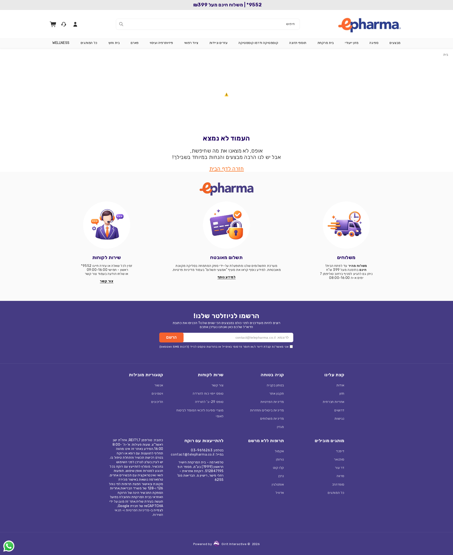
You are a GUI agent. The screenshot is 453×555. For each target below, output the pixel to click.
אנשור (159, 385)
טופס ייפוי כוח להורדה (208, 394)
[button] (395, 43)
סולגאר (339, 459)
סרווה (340, 476)
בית (445, 55)
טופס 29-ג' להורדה (209, 402)
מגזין (280, 427)
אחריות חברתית (333, 402)
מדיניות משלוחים (272, 419)
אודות (340, 385)
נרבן (281, 476)
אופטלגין (278, 484)
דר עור (339, 468)
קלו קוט (278, 468)
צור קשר (218, 385)
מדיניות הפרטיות (272, 402)
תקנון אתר (276, 394)
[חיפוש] (121, 24)
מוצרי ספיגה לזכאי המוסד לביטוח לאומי (200, 413)
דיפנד (340, 451)
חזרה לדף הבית (226, 169)
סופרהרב (338, 484)
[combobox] (208, 24)
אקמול (279, 451)
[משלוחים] (346, 225)
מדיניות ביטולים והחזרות (267, 410)
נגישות (339, 419)
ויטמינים (157, 394)
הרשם (171, 337)
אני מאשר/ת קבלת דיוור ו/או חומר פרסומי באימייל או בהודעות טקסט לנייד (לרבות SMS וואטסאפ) (224, 346)
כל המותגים (336, 493)
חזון (342, 394)
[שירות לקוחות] (107, 225)
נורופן (280, 459)
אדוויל (280, 493)
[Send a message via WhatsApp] (8, 546)
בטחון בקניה (275, 385)
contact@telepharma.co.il (192, 455)
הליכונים (157, 402)
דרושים (339, 410)
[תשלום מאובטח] (226, 225)
